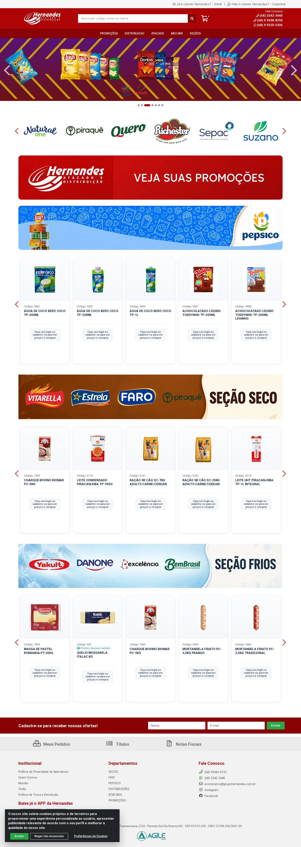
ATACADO (115, 795)
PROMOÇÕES (117, 800)
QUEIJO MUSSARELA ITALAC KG (92, 654)
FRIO (112, 777)
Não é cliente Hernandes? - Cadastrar (259, 4)
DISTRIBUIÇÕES (119, 789)
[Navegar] (7, 70)
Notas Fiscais (188, 744)
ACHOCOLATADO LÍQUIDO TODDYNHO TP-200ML (201, 313)
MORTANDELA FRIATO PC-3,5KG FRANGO (202, 651)
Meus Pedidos (56, 744)
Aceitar (19, 836)
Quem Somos (27, 777)
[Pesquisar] (192, 18)
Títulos (122, 744)
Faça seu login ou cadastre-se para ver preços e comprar (45, 334)
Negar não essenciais (49, 836)
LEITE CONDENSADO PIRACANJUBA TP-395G (94, 482)
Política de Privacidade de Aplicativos (43, 772)
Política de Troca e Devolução (38, 795)
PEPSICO (115, 783)
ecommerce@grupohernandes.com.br (230, 784)
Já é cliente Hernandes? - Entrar (199, 4)
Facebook (211, 796)
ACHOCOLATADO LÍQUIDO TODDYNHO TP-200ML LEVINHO (254, 315)
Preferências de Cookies (91, 836)
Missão (23, 783)
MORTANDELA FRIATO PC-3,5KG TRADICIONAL (254, 651)
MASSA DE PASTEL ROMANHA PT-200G (38, 651)
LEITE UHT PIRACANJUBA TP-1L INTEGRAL (254, 482)
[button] (139, 105)
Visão (22, 789)
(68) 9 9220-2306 (270, 25)
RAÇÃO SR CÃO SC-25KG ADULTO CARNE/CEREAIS (201, 482)
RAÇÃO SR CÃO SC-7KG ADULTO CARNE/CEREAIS (148, 482)
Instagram (211, 790)
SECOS (113, 772)
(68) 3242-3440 (214, 778)
